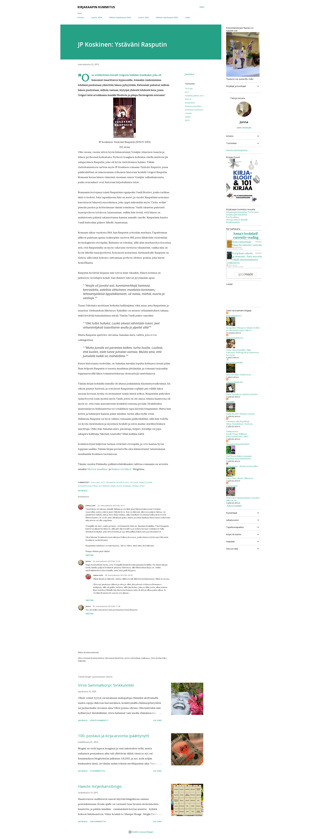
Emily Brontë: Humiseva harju (240, 414)
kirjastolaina (190, 102)
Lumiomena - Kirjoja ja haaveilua (242, 466)
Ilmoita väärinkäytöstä (236, 150)
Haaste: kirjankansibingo (100, 786)
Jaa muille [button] (189, 74)
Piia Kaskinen (233, 265)
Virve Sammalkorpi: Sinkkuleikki (106, 685)
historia (188, 99)
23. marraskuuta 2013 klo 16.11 (111, 505)
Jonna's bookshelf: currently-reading (245, 235)
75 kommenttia (97, 771)
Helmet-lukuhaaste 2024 (120, 17)
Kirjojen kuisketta (234, 338)
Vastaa (89, 555)
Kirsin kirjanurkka (234, 362)
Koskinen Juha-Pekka (193, 106)
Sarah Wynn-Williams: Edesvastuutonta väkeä (237, 435)
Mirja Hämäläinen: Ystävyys (239, 424)
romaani (188, 113)
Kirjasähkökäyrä (234, 315)
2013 (187, 92)
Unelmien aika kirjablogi (237, 421)
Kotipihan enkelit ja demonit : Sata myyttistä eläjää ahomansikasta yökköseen (245, 258)
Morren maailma (97, 469)
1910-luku (189, 88)
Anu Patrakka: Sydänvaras (238, 374)
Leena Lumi (90, 505)
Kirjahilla (230, 401)
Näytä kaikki (234, 505)
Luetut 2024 (96, 17)
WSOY (187, 120)
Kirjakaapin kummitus (96, 7)
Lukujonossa (232, 431)
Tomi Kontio (238, 247)
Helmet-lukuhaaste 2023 (167, 17)
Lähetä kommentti (99, 720)
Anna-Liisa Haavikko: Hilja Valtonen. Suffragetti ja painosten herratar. (242, 352)
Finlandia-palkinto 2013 (194, 95)
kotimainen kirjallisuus (194, 110)
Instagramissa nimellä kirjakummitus (237, 220)
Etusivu (80, 17)
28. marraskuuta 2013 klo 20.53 (118, 575)
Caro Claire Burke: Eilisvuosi (239, 478)
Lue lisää (157, 720)
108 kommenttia (98, 821)
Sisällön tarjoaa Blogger (142, 832)
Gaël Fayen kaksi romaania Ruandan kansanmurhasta (239, 457)
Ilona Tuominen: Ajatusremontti (241, 394)
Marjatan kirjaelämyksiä (237, 444)
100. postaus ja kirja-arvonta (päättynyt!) (113, 735)
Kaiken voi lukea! (121, 469)
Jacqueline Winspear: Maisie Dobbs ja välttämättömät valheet (243, 329)
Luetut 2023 (143, 17)
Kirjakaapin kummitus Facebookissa (236, 215)
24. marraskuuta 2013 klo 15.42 (106, 561)
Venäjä (187, 117)
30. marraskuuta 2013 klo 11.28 (106, 606)
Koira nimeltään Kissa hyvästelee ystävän (247, 243)
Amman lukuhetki (234, 382)
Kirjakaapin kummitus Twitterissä (242, 212)
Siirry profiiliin (244, 128)
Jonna (88, 561)
